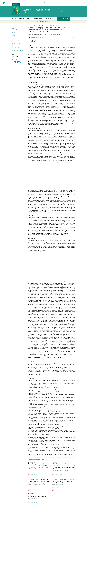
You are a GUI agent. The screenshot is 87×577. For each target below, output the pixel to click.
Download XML (17, 47)
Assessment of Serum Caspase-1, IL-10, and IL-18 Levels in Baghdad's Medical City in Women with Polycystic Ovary (39, 481)
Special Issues (49, 18)
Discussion (14, 34)
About (28, 18)
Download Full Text (18, 50)
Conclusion (14, 35)
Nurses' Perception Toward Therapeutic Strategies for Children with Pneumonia (39, 464)
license (41, 37)
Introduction (14, 29)
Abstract (13, 28)
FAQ (84, 2)
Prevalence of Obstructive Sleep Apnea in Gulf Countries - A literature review (39, 495)
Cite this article (17, 40)
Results (13, 32)
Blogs (81, 2)
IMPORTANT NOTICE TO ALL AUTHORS (43, 21)
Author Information (38, 18)
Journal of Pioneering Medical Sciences (37, 11)
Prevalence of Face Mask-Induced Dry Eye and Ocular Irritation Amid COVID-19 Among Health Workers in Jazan (63, 481)
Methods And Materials (17, 31)
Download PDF (17, 43)
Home (13, 18)
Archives (20, 18)
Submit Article (62, 18)
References (14, 36)
